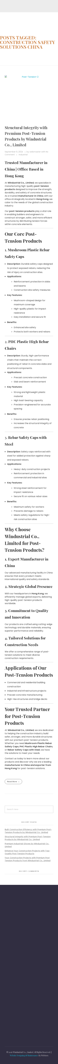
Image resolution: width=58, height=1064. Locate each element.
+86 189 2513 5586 (20, 923)
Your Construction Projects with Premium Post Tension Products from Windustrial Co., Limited (27, 859)
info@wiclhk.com (19, 943)
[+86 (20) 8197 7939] (8, 931)
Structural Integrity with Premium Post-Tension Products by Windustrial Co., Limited (28, 838)
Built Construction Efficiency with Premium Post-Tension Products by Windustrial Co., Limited (28, 831)
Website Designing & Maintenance (24, 1055)
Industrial (23, 154)
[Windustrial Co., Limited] (16, 18)
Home (5, 53)
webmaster (35, 151)
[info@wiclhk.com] (8, 944)
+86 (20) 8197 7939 (20, 930)
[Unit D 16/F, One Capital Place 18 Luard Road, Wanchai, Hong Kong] (8, 916)
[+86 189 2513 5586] (8, 924)
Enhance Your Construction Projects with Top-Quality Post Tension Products (27, 852)
